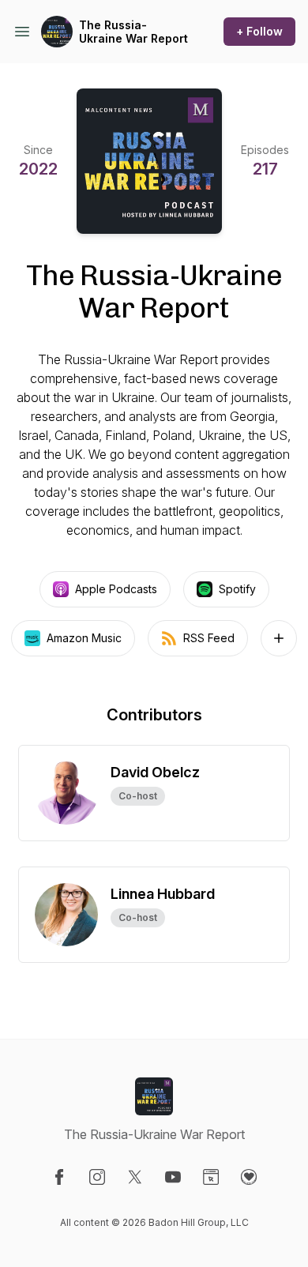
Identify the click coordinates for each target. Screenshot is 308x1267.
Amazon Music (84, 638)
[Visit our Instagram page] (97, 1177)
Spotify (237, 589)
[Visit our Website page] (211, 1177)
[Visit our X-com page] (135, 1177)
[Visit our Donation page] (249, 1177)
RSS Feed (209, 638)
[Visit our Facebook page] (59, 1177)
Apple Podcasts (116, 589)
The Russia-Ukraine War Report (133, 32)
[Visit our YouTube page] (173, 1177)
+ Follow (259, 31)
